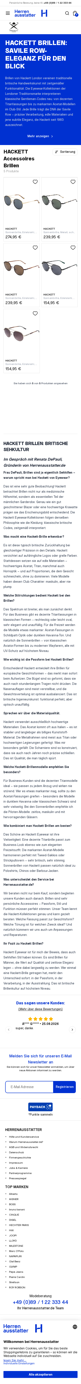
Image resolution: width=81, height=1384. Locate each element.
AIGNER (14, 1199)
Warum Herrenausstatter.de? (26, 1142)
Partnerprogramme (20, 1173)
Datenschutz (16, 1152)
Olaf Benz (14, 1261)
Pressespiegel (17, 1178)
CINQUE (14, 1215)
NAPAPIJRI (15, 1256)
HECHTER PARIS (19, 1225)
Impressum (16, 1163)
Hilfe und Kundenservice (24, 1137)
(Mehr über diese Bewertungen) (40, 1009)
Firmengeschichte (20, 1158)
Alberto (13, 1194)
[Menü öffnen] (7, 13)
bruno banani (17, 1209)
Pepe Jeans (16, 1272)
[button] (67, 13)
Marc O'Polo (16, 1251)
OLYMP (13, 1267)
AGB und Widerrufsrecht (23, 1147)
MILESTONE (16, 1246)
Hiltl (11, 1230)
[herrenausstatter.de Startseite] (31, 13)
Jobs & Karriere (18, 1168)
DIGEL (12, 1220)
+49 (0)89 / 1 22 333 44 (58, 3)
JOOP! (13, 1235)
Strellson (14, 1282)
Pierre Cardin (17, 1277)
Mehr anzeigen (38, 136)
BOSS (12, 1204)
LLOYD (13, 1241)
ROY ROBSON (17, 1287)
